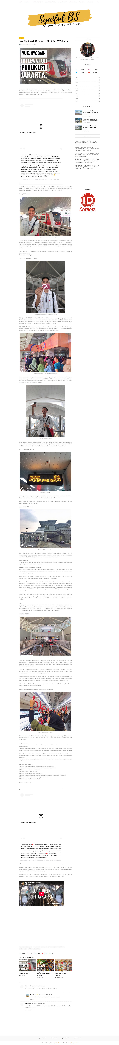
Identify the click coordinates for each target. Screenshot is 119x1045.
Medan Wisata (29, 986)
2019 (88, 96)
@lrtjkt (30, 255)
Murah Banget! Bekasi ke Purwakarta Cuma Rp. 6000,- (91, 119)
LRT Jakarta (35, 179)
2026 (88, 77)
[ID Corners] (87, 212)
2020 (88, 93)
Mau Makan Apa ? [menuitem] (62, 1)
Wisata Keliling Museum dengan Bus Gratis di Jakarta (62, 973)
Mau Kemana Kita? (46, 946)
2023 (87, 85)
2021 (88, 90)
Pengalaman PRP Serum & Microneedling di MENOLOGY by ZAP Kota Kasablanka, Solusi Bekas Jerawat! (87, 155)
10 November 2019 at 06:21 (38, 1003)
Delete (29, 990)
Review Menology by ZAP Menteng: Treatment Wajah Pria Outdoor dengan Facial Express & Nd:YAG (86, 142)
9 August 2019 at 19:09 (40, 986)
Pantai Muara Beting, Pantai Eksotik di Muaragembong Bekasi (90, 112)
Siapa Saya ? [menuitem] (27, 1)
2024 (87, 82)
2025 (87, 80)
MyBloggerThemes (74, 1042)
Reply (26, 990)
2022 (88, 88)
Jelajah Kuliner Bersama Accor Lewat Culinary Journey (44, 973)
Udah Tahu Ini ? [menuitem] (73, 1)
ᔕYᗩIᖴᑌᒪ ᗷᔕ (33, 860)
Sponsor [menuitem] (90, 1)
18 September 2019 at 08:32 (45, 994)
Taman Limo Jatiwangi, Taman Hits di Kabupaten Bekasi (90, 127)
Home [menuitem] (20, 1)
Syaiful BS (25, 44)
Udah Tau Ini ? (23, 948)
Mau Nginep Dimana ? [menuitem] (50, 1)
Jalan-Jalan (28, 946)
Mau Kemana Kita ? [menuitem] (38, 1)
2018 (88, 98)
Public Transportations (58, 946)
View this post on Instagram (28, 132)
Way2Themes (59, 1042)
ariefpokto (28, 1003)
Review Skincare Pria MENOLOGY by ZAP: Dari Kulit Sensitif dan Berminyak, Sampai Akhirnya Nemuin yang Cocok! (87, 161)
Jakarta (22, 946)
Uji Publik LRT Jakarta (34, 948)
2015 (87, 101)
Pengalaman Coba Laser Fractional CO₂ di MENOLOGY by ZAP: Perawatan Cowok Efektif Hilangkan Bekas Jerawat (87, 167)
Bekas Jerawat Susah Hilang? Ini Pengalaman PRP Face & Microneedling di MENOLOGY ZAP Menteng (87, 148)
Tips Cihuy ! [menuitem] (82, 1)
